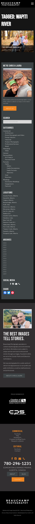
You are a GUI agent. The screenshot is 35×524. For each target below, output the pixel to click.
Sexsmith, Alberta (8, 198)
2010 (4, 271)
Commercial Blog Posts (17, 439)
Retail (7, 146)
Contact (17, 451)
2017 (4, 256)
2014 (4, 263)
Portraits (6, 162)
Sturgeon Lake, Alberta (10, 233)
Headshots (17, 437)
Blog (24, 474)
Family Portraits (12, 170)
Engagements (9, 184)
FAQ (17, 436)
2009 (4, 274)
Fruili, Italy (6, 204)
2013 (4, 265)
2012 (4, 267)
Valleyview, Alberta (9, 224)
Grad (6, 175)
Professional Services (12, 144)
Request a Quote (17, 441)
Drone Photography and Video (14, 135)
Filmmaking (6, 148)
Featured (8, 186)
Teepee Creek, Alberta (10, 229)
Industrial (8, 139)
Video (7, 150)
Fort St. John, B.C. (8, 211)
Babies (9, 166)
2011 (4, 269)
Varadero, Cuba (8, 218)
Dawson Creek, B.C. (9, 222)
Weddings (6, 179)
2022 (4, 245)
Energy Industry (10, 137)
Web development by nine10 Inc (25, 512)
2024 (4, 243)
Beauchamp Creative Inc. (12, 512)
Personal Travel (10, 159)
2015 (4, 260)
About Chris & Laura (14, 375)
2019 (4, 252)
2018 (4, 254)
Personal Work (8, 155)
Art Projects (9, 157)
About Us (10, 108)
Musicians (8, 177)
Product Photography (12, 142)
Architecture (9, 133)
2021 (4, 247)
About (12, 474)
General (5, 153)
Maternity (10, 172)
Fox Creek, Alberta (9, 226)
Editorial (17, 446)
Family (31, 47)
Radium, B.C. (7, 213)
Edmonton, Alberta (9, 207)
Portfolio (17, 434)
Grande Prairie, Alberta (11, 50)
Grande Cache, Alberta (10, 215)
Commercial (7, 131)
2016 (4, 258)
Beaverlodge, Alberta (10, 202)
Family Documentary (13, 168)
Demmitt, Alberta (8, 231)
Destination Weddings (12, 181)
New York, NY (7, 220)
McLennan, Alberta (9, 209)
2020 (4, 249)
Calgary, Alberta (8, 200)
